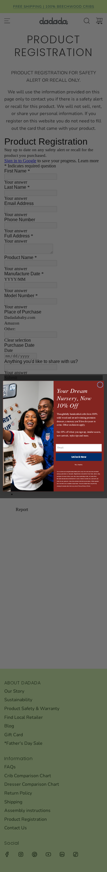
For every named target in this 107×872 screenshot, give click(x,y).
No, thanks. (79, 464)
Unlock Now (78, 456)
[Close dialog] (100, 384)
